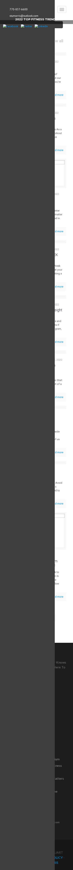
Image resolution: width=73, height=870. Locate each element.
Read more (56, 94)
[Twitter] (26, 26)
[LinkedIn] (41, 26)
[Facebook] (10, 26)
